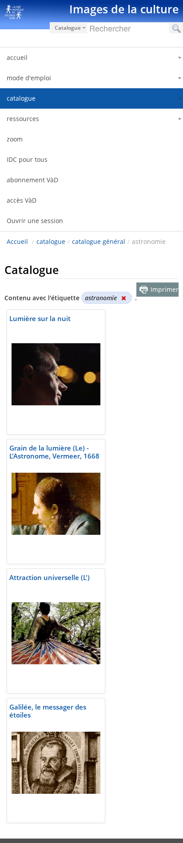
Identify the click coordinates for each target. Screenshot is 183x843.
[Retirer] (123, 298)
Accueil (17, 241)
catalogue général (98, 241)
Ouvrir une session (35, 220)
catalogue (50, 241)
